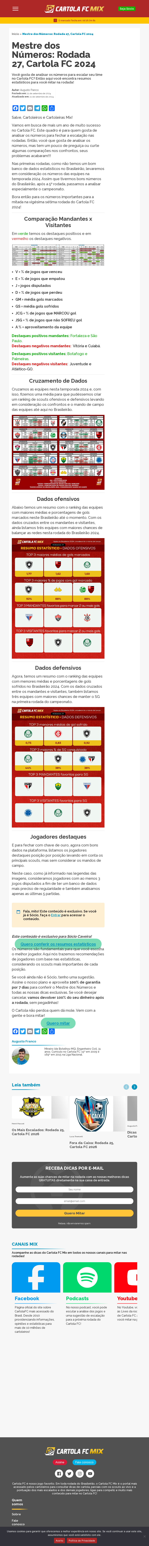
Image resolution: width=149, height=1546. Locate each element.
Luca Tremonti (76, 1137)
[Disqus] (53, 1391)
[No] (144, 1536)
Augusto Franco (29, 90)
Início (15, 34)
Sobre (16, 1514)
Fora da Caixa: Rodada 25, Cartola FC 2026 (92, 1145)
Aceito (59, 1540)
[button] (126, 1087)
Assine (59, 1462)
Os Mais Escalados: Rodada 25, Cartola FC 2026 (38, 1132)
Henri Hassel (18, 1124)
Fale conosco (84, 1462)
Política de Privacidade (82, 1540)
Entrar (56, 915)
